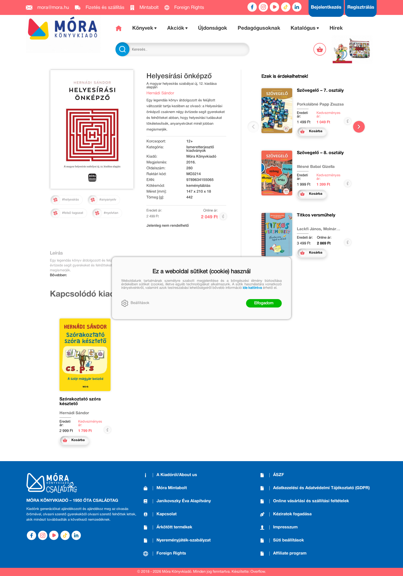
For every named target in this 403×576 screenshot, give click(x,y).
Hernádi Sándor (160, 93)
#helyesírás (70, 199)
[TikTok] (285, 7)
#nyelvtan (111, 213)
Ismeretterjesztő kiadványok (200, 149)
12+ (189, 141)
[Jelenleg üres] (320, 49)
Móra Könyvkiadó (201, 156)
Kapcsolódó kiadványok (96, 294)
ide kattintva (252, 288)
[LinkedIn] (297, 7)
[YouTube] (274, 7)
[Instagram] (263, 7)
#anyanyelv (107, 199)
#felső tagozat (72, 213)
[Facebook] (252, 7)
